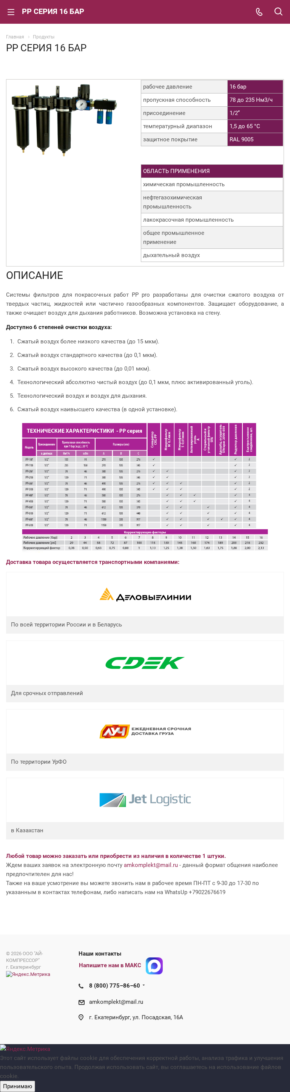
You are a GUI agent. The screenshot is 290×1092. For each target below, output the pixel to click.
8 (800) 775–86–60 (114, 985)
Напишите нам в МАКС (110, 965)
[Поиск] (278, 12)
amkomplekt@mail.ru (151, 865)
